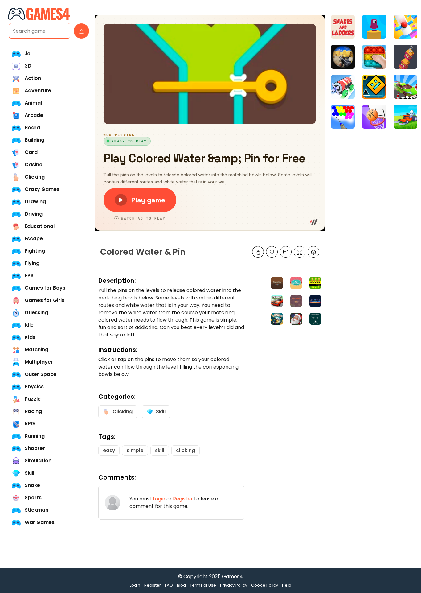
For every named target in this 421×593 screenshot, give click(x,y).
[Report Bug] (313, 252)
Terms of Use (203, 585)
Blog (181, 585)
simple (135, 450)
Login (159, 498)
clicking (185, 450)
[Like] (258, 252)
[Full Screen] (299, 252)
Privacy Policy (233, 585)
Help (286, 585)
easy (109, 450)
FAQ (169, 585)
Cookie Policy (264, 585)
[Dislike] (272, 252)
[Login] (80, 31)
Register (183, 498)
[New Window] (286, 252)
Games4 (232, 576)
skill (159, 450)
